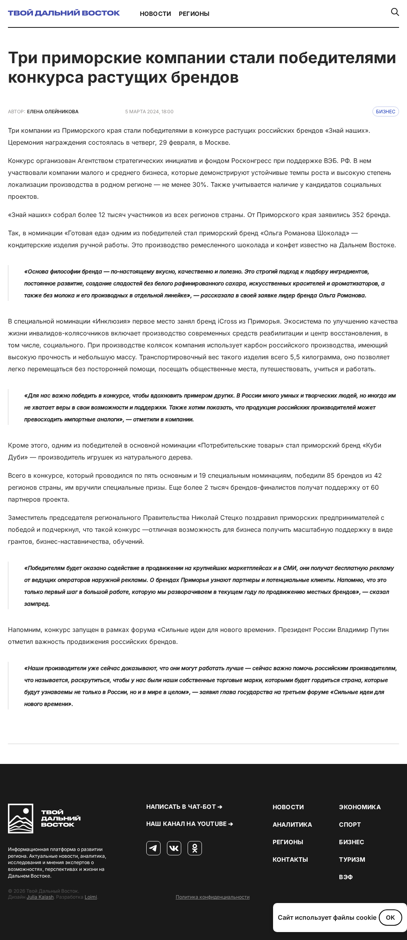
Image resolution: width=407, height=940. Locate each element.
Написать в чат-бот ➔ (184, 807)
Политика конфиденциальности (213, 897)
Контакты (290, 859)
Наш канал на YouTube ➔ (189, 824)
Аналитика (292, 824)
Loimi (91, 897)
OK (390, 917)
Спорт (350, 824)
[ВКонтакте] (174, 848)
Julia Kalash (40, 897)
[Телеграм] (153, 848)
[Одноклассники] (195, 848)
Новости (155, 13)
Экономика (359, 807)
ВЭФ (346, 877)
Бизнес (385, 111)
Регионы (194, 13)
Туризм (352, 859)
